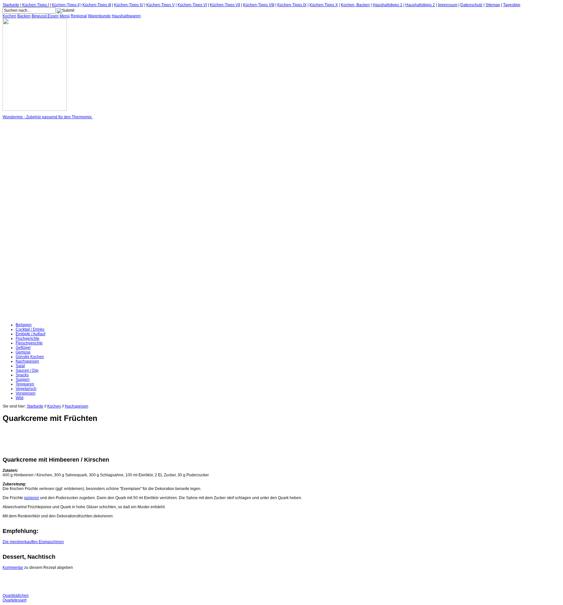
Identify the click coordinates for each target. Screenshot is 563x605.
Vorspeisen (26, 393)
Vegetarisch (26, 388)
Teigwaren (25, 384)
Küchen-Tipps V (160, 5)
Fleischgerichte (29, 343)
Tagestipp (511, 5)
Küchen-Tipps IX (292, 5)
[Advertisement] (29, 221)
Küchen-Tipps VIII (258, 5)
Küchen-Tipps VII (225, 5)
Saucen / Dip (27, 370)
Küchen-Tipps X (324, 5)
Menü (65, 16)
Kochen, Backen (355, 5)
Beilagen (24, 325)
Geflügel (23, 347)
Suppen (23, 379)
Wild (19, 398)
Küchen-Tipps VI (192, 5)
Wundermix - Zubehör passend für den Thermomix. (48, 117)
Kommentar (13, 567)
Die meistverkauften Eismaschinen (33, 542)
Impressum (447, 5)
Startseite (11, 5)
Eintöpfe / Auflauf (30, 334)
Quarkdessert (14, 600)
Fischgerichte (27, 338)
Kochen (9, 16)
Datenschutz (471, 5)
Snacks (22, 375)
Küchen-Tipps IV (128, 5)
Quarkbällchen (16, 595)
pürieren (31, 498)
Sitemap (492, 5)
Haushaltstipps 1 (387, 5)
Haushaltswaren (126, 16)
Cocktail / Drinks (30, 329)
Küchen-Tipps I (35, 5)
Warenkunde (99, 16)
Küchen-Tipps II (65, 5)
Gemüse (23, 352)
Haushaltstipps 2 (420, 5)
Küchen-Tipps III (96, 5)
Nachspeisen (27, 361)
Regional (79, 16)
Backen (24, 16)
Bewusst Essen (45, 16)
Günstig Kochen (30, 356)
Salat (20, 366)
